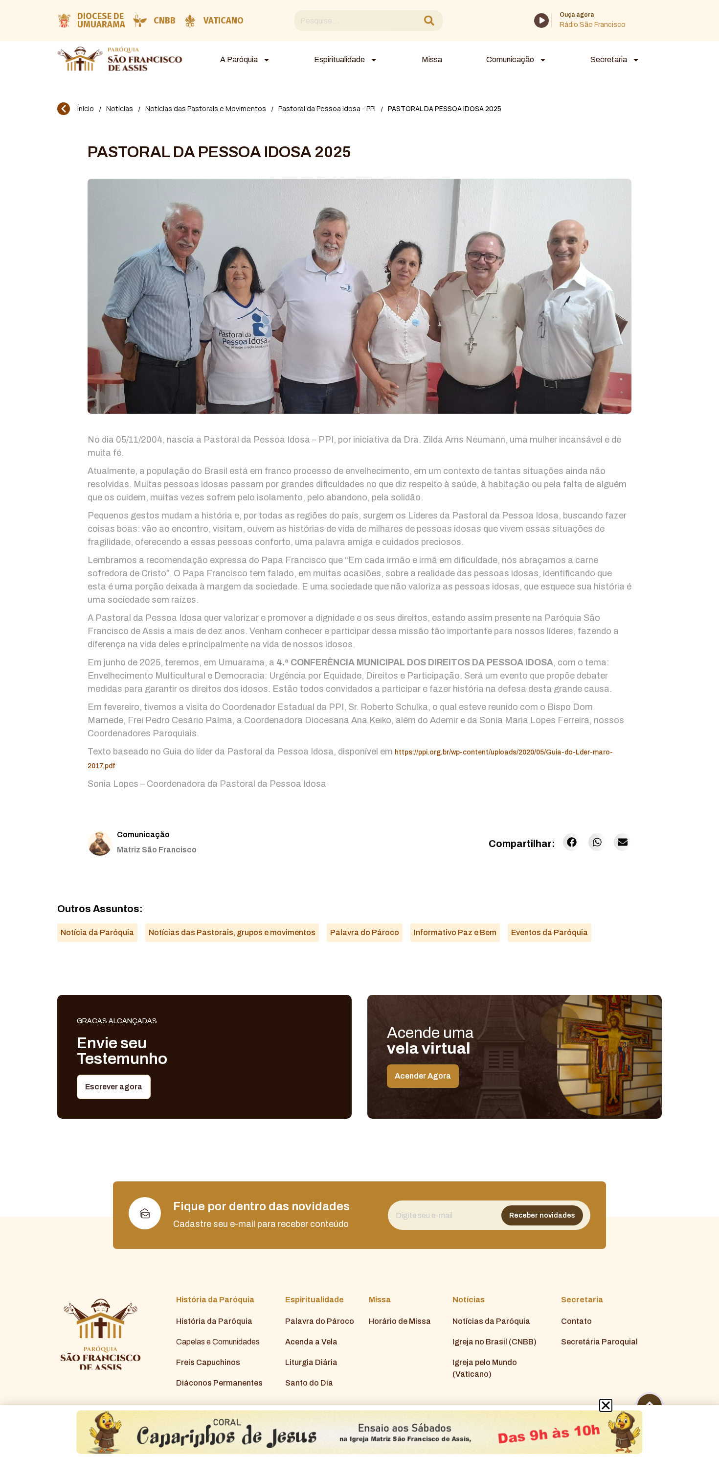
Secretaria (608, 59)
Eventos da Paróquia (549, 932)
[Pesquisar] (429, 21)
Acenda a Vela (311, 1342)
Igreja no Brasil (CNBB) (494, 1342)
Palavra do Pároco (364, 932)
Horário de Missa (400, 1321)
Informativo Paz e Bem (455, 932)
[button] (572, 842)
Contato (576, 1321)
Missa (432, 59)
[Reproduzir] (541, 20)
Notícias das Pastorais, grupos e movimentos (232, 932)
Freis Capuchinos (208, 1362)
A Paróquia (239, 59)
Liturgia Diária (311, 1362)
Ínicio (85, 108)
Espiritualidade (339, 59)
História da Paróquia (214, 1321)
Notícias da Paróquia (491, 1321)
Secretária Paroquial (599, 1342)
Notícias (119, 108)
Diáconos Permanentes (219, 1383)
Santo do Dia (309, 1383)
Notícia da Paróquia (97, 932)
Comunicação (510, 59)
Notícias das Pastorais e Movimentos (205, 108)
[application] (541, 20)
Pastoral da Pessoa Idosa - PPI (327, 108)
